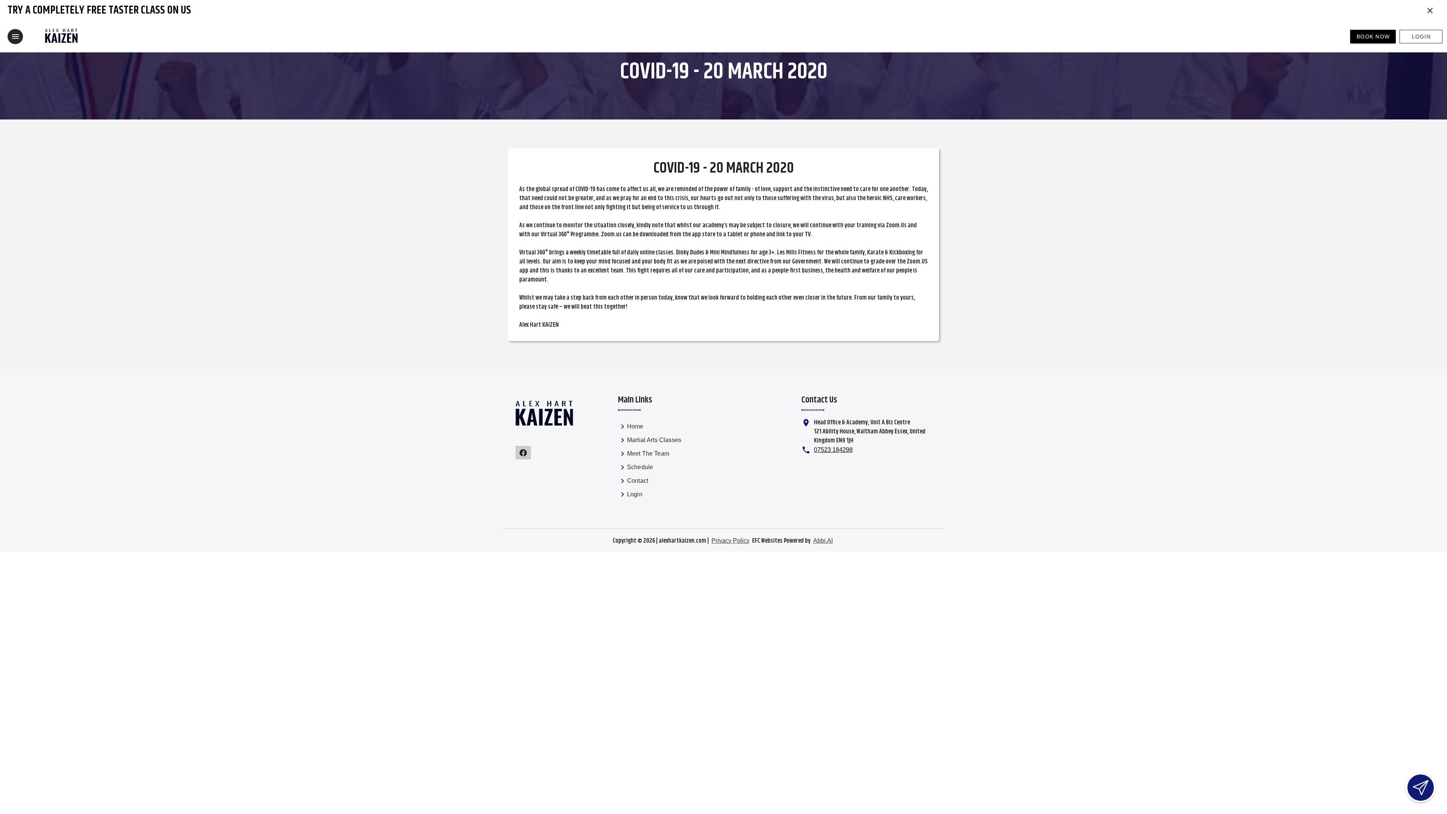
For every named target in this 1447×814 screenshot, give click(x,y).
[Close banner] (1430, 10)
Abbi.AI (823, 540)
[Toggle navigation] (15, 36)
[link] (659, 428)
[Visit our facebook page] (523, 452)
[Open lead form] (1421, 788)
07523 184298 (833, 450)
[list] (659, 462)
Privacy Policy (730, 540)
